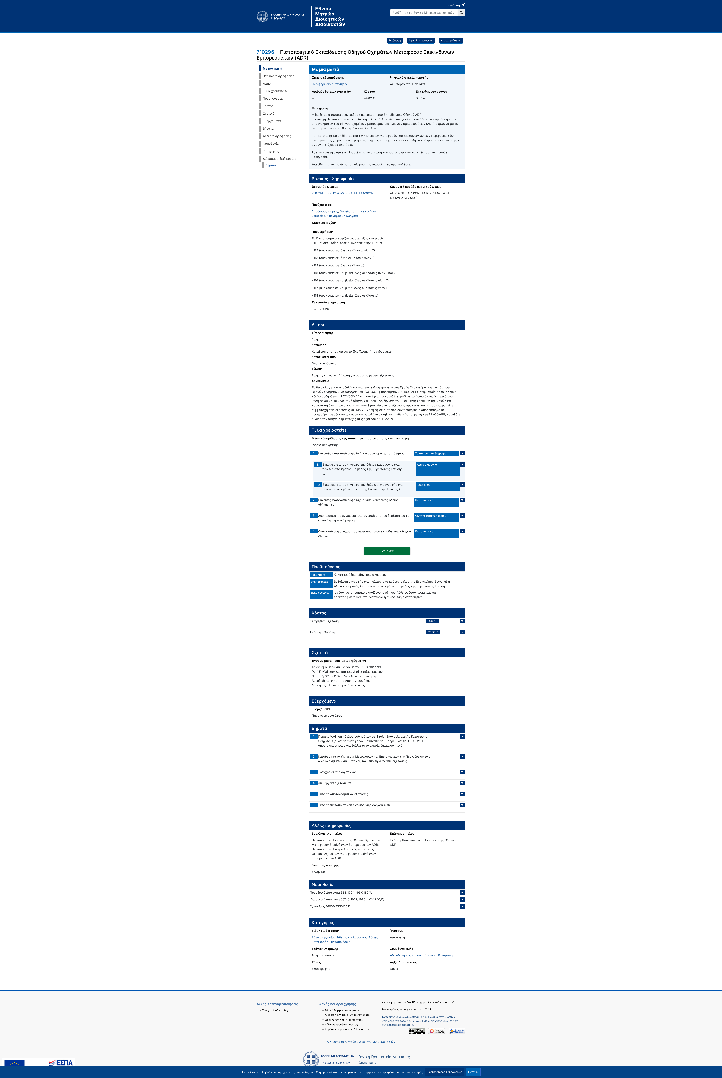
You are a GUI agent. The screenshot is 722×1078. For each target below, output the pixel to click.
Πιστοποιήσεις (340, 942)
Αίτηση (267, 83)
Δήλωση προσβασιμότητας (341, 1024)
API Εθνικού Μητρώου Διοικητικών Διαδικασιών (361, 1042)
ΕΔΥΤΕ (411, 1002)
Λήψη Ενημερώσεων (421, 40)
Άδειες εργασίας (323, 937)
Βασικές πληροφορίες (278, 76)
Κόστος (268, 106)
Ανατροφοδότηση (451, 40)
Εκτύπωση (395, 40)
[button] (444, 1072)
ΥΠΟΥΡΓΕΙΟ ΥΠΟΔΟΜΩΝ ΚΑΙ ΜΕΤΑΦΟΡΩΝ (342, 193)
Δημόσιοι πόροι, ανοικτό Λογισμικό (347, 1029)
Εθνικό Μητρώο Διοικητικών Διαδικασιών (330, 16)
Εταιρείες (318, 216)
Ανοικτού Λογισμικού (441, 1002)
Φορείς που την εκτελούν (358, 211)
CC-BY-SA (425, 1009)
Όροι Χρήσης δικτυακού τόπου (344, 1019)
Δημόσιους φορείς (325, 211)
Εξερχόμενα (272, 121)
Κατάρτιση (445, 955)
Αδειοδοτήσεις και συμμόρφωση (413, 955)
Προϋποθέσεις (273, 98)
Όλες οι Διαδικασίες (275, 1010)
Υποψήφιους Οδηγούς (343, 216)
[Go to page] (461, 12)
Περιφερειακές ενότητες (330, 84)
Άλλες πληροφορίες (277, 136)
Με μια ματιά (272, 68)
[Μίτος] (284, 16)
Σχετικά (268, 113)
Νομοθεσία (271, 143)
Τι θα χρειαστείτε (275, 91)
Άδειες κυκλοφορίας (352, 937)
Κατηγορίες (271, 151)
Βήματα (268, 128)
